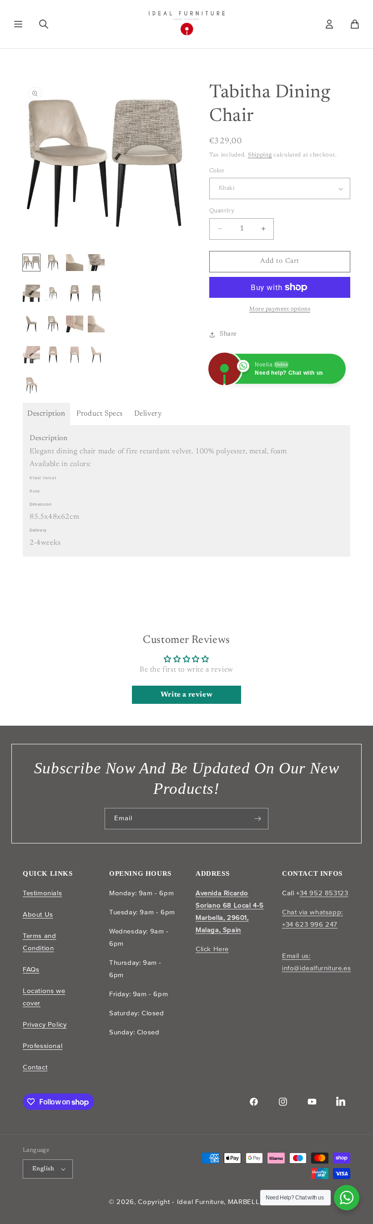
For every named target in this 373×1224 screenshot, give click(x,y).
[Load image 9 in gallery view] (31, 324)
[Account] (329, 24)
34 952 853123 (324, 893)
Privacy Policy (44, 1024)
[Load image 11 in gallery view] (74, 324)
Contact (35, 1067)
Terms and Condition (39, 942)
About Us (38, 914)
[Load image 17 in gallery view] (31, 385)
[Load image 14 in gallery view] (53, 354)
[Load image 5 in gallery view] (31, 293)
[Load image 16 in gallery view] (96, 354)
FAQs (31, 969)
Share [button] (228, 334)
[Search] (44, 24)
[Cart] (355, 24)
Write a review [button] (186, 694)
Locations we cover (44, 997)
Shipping (260, 155)
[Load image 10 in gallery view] (53, 324)
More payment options (279, 309)
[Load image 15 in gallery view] (74, 354)
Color (216, 171)
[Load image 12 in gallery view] (96, 324)
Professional (42, 1046)
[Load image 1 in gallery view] (31, 262)
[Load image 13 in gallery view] (31, 354)
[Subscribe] (258, 818)
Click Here (212, 949)
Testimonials (42, 893)
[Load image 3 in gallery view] (74, 262)
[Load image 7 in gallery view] (74, 293)
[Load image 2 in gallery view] (53, 262)
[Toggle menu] (18, 24)
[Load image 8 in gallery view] (96, 293)
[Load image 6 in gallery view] (53, 293)
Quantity (221, 211)
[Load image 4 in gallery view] (96, 262)
